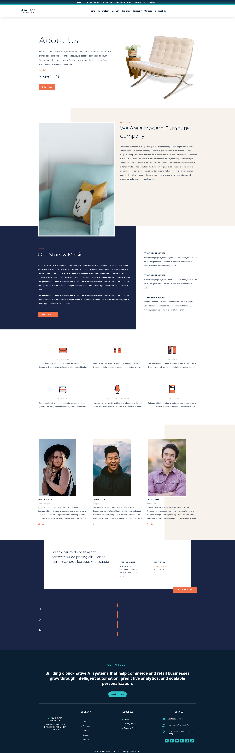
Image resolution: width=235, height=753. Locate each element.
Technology (103, 11)
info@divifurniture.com (162, 566)
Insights (126, 11)
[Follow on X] (117, 619)
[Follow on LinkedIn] (167, 740)
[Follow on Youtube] (177, 740)
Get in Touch (117, 694)
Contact (159, 11)
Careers (148, 11)
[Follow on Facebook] (117, 609)
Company (137, 11)
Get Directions (124, 577)
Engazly (115, 11)
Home (92, 11)
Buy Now (47, 87)
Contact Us (48, 314)
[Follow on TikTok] (182, 740)
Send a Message (185, 590)
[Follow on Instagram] (117, 630)
